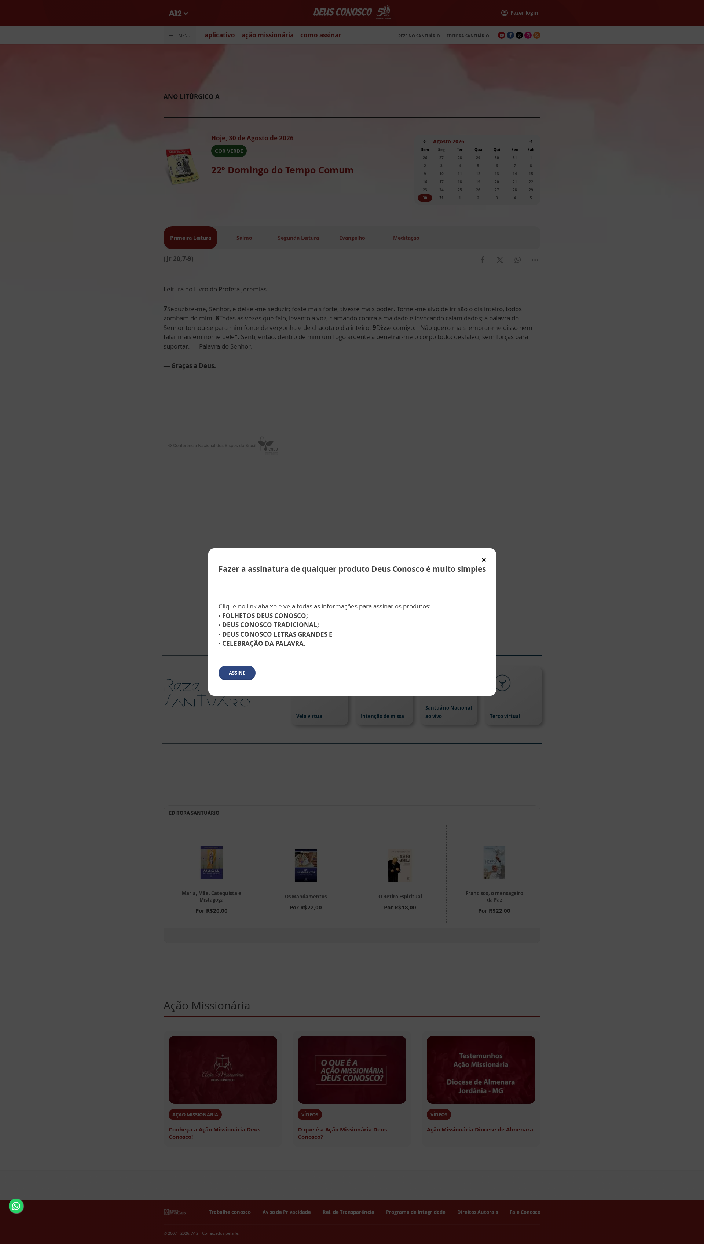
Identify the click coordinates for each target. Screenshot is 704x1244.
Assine (237, 673)
